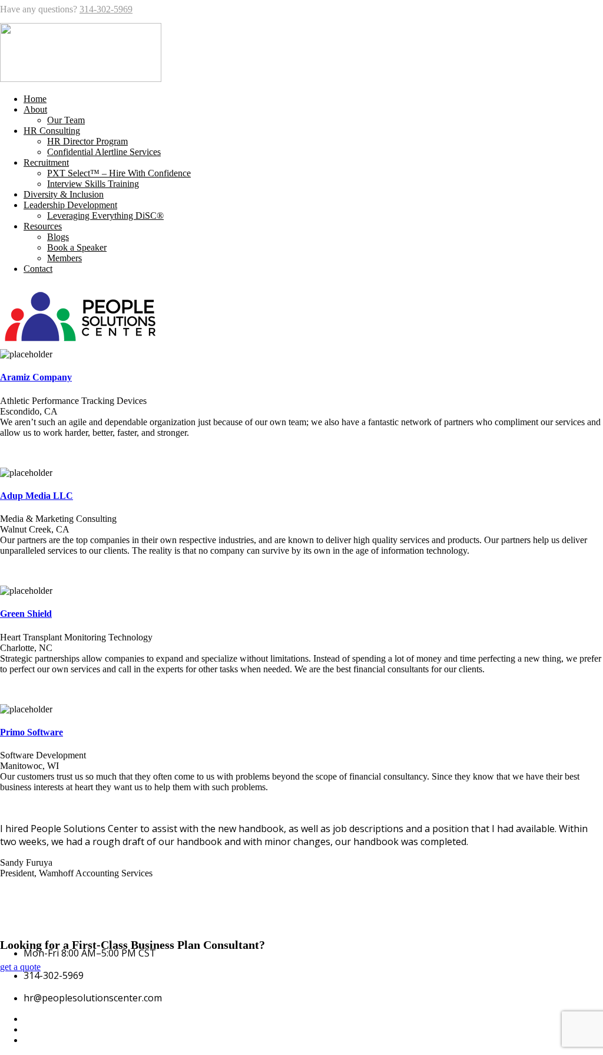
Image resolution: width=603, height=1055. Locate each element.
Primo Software (31, 732)
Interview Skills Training (93, 184)
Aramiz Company (36, 377)
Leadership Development (70, 205)
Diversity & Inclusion (64, 194)
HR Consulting (52, 131)
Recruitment (46, 162)
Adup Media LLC (36, 496)
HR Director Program (87, 141)
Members (64, 258)
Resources (43, 226)
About (35, 109)
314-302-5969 (105, 9)
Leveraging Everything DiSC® (105, 216)
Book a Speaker (77, 247)
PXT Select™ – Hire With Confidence (119, 173)
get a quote (20, 967)
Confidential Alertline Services (104, 152)
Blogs (58, 237)
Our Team (66, 120)
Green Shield (26, 614)
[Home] (80, 343)
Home (35, 99)
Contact (38, 269)
